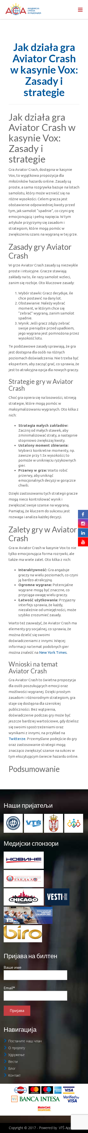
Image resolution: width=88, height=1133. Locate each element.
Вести (13, 1061)
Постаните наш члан (25, 1041)
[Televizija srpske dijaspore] (28, 915)
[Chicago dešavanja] (24, 897)
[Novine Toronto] (24, 860)
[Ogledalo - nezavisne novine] (24, 878)
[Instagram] (83, 523)
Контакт (14, 1075)
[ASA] (23, 9)
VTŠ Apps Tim (69, 1127)
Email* (9, 987)
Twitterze (17, 739)
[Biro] (23, 933)
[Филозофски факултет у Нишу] (13, 822)
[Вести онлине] (57, 897)
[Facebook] (83, 514)
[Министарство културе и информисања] (53, 822)
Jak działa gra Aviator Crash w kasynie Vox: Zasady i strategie (44, 70)
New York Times (53, 652)
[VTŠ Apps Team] (73, 822)
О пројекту (16, 1047)
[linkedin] (83, 532)
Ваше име (12, 967)
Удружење (16, 1054)
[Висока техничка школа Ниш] (33, 822)
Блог (12, 1068)
